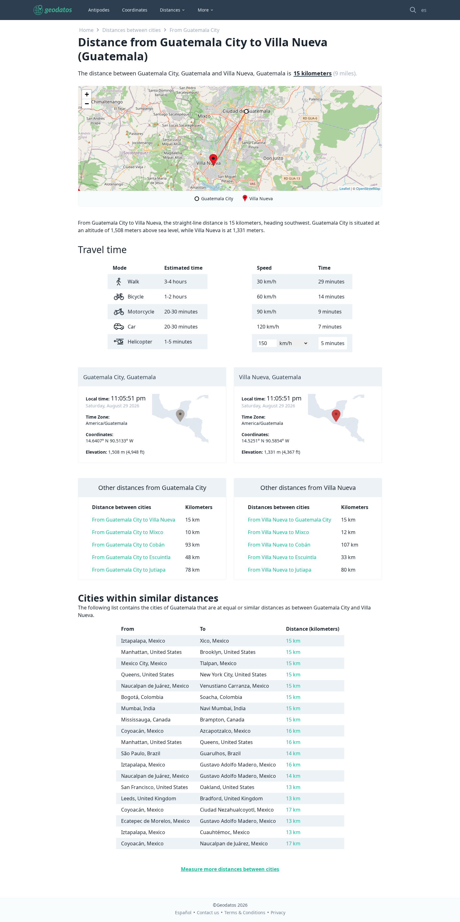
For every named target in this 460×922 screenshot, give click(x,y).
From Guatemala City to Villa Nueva (133, 519)
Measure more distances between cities (230, 869)
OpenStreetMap (368, 188)
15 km (293, 640)
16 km (293, 730)
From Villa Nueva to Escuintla (282, 557)
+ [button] (87, 94)
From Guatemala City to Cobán (128, 544)
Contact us (208, 912)
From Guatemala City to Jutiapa (129, 569)
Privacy (278, 912)
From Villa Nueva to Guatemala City (289, 519)
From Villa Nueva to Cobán (279, 544)
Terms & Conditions (244, 912)
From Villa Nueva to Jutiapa (279, 569)
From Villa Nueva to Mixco (278, 532)
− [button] (87, 104)
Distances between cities (131, 30)
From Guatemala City (194, 30)
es (424, 10)
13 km (293, 787)
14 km (293, 753)
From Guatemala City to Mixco (127, 532)
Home (86, 30)
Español (183, 912)
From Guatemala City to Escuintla (131, 557)
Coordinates (134, 10)
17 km (293, 809)
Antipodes (99, 10)
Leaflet (345, 188)
